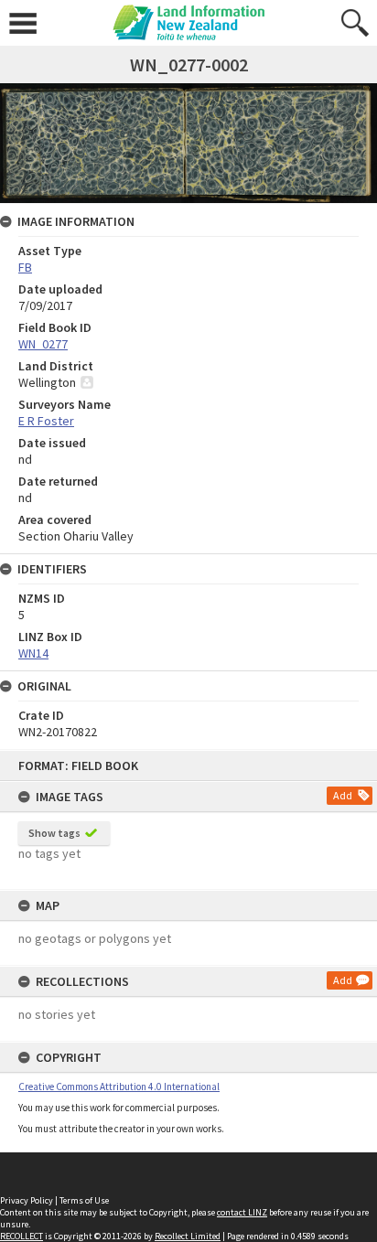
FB (25, 267)
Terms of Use (84, 1200)
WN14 (33, 653)
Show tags (54, 833)
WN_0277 (43, 344)
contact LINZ (242, 1212)
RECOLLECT (21, 1236)
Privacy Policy (26, 1200)
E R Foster (46, 420)
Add (342, 795)
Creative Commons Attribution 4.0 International (119, 1086)
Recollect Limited (188, 1236)
